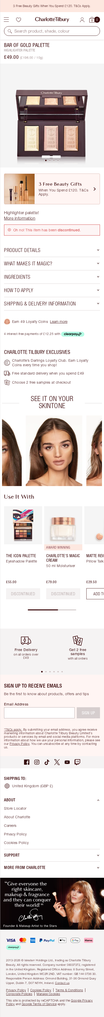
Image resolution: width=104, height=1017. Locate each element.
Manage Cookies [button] (48, 994)
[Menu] (6, 20)
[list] (52, 115)
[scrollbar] (52, 609)
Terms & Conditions (69, 990)
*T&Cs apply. (13, 729)
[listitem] (52, 115)
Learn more (58, 321)
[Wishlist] (18, 20)
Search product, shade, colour (42, 31)
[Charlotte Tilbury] (52, 19)
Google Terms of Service (39, 1004)
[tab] (46, 160)
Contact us (62, 982)
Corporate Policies (19, 994)
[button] (10, 31)
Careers (10, 825)
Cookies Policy (16, 842)
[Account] (82, 20)
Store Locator (15, 808)
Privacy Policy (20, 744)
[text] (23, 593)
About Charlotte (17, 817)
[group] (54, 450)
